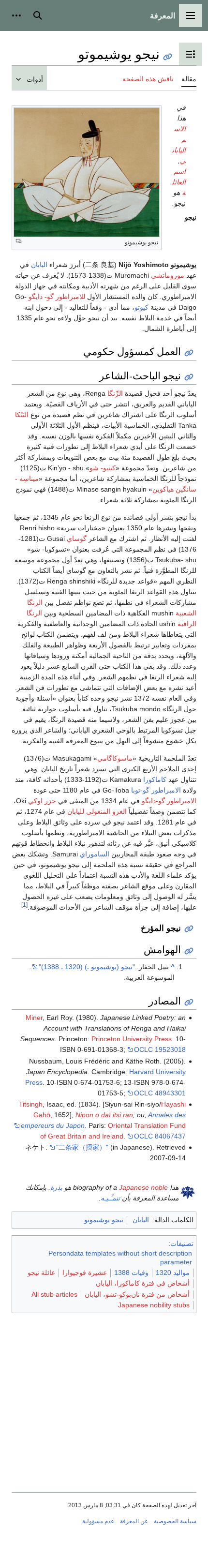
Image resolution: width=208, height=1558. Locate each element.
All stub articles (54, 1294)
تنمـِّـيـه (110, 1198)
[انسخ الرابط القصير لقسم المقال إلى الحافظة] (188, 353)
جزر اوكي (42, 801)
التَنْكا (22, 415)
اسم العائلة (179, 181)
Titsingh (31, 1104)
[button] (190, 15)
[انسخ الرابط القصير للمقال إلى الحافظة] (167, 56)
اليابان (39, 265)
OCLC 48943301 (160, 1093)
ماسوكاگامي (115, 758)
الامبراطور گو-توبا (156, 790)
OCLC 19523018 (160, 1049)
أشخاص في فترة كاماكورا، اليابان (143, 1283)
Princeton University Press (131, 1039)
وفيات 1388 (131, 1272)
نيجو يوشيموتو (103, 1220)
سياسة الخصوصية (175, 1521)
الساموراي (94, 854)
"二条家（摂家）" (82, 1147)
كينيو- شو (102, 468)
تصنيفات (181, 1243)
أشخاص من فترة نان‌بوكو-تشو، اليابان (137, 1294)
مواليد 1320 (173, 1272)
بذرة (56, 1187)
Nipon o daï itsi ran (104, 1115)
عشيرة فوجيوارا (84, 1272)
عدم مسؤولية (98, 1521)
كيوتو (141, 307)
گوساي (77, 538)
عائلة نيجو (41, 1272)
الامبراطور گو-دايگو (169, 801)
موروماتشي (167, 275)
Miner (34, 1017)
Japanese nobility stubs (154, 1305)
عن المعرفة (134, 1521)
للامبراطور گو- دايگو (57, 296)
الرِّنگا (115, 393)
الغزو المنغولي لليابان (97, 811)
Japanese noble (143, 1187)
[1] (24, 904)
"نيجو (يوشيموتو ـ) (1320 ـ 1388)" (87, 967)
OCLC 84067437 (160, 1136)
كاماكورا (154, 779)
